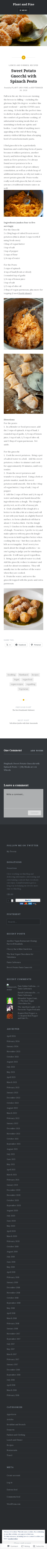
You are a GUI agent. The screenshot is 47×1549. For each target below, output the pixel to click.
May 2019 (11, 1267)
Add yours (37, 750)
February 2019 (13, 1277)
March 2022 (12, 1113)
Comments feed (13, 1497)
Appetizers (11, 1414)
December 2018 (13, 1287)
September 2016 (13, 1375)
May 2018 (11, 1308)
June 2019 (11, 1262)
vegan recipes (17, 684)
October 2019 (12, 1246)
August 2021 (12, 1149)
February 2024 (13, 1041)
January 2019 (12, 1282)
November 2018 (13, 1293)
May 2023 (11, 1072)
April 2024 (11, 1036)
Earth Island (24, 293)
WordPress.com (13, 1504)
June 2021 (11, 1159)
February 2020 (13, 1241)
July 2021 (11, 1154)
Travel (9, 1455)
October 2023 (13, 1057)
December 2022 (13, 1098)
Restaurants (12, 1450)
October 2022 (13, 1103)
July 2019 (11, 1257)
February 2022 (13, 1118)
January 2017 (12, 1364)
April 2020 (11, 1231)
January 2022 (12, 1123)
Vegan (16, 679)
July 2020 (11, 1216)
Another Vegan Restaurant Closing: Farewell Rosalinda (22, 942)
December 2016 (13, 1370)
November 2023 (13, 1051)
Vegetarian (23, 689)
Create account (13, 1475)
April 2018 (11, 1313)
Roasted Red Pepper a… (28, 1013)
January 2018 (12, 1328)
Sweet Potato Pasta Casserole (19, 967)
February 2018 (13, 1323)
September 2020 (14, 1205)
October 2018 (12, 1298)
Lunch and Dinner (19, 65)
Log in (9, 1482)
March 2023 (12, 1082)
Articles (10, 1419)
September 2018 (13, 1303)
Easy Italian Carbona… (27, 986)
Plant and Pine (23, 4)
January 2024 (12, 1046)
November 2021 (13, 1134)
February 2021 (13, 1180)
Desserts (10, 1430)
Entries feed (12, 1490)
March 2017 (12, 1354)
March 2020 (12, 1236)
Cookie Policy (13, 1539)
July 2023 (11, 1067)
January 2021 (12, 1185)
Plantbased (23, 675)
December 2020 (13, 1190)
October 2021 (12, 1139)
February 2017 (13, 1359)
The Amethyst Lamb (26, 1007)
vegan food (27, 679)
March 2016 (12, 1390)
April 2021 (11, 1169)
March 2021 (12, 1175)
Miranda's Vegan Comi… (28, 998)
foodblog (11, 675)
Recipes (34, 65)
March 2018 (12, 1318)
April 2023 (11, 1077)
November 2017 (13, 1334)
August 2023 (12, 1062)
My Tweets (11, 851)
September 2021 (13, 1144)
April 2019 (11, 1272)
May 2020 (11, 1226)
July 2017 (11, 1344)
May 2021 (11, 1164)
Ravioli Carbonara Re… (27, 992)
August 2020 (12, 1210)
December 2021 (13, 1128)
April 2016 (11, 1385)
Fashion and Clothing (16, 1435)
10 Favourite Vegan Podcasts (29, 1008)
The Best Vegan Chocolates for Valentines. (20, 955)
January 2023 (12, 1092)
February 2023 (13, 1087)
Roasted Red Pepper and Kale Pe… (28, 1017)
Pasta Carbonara (14, 962)
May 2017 (11, 1349)
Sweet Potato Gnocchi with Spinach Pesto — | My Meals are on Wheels (21, 766)
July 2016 (11, 1380)
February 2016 (13, 1395)
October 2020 (13, 1200)
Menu (24, 10)
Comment (34, 813)
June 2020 (11, 1221)
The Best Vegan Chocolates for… (26, 1002)
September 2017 (13, 1339)
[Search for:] (23, 922)
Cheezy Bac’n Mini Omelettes (19, 949)
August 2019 (12, 1252)
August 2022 (12, 1108)
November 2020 (13, 1195)
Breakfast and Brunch (16, 1424)
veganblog (30, 684)
